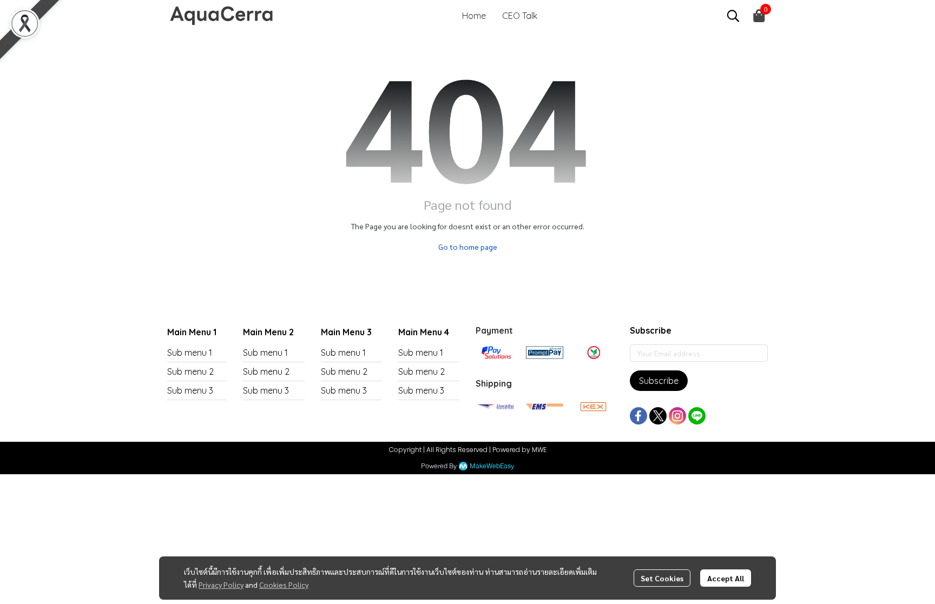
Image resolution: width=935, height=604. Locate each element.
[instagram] (677, 415)
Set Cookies (662, 578)
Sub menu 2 (190, 371)
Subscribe (659, 380)
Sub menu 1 (189, 352)
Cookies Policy (283, 584)
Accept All (725, 578)
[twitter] (658, 415)
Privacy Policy (221, 584)
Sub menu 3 (190, 390)
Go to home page (467, 246)
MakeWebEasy (492, 466)
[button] (733, 15)
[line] (697, 415)
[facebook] (638, 415)
